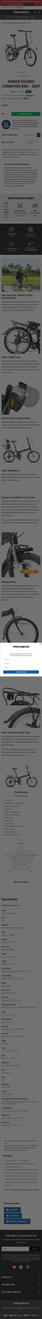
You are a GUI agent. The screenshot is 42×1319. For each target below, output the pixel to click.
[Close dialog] (41, 644)
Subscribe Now (21, 672)
